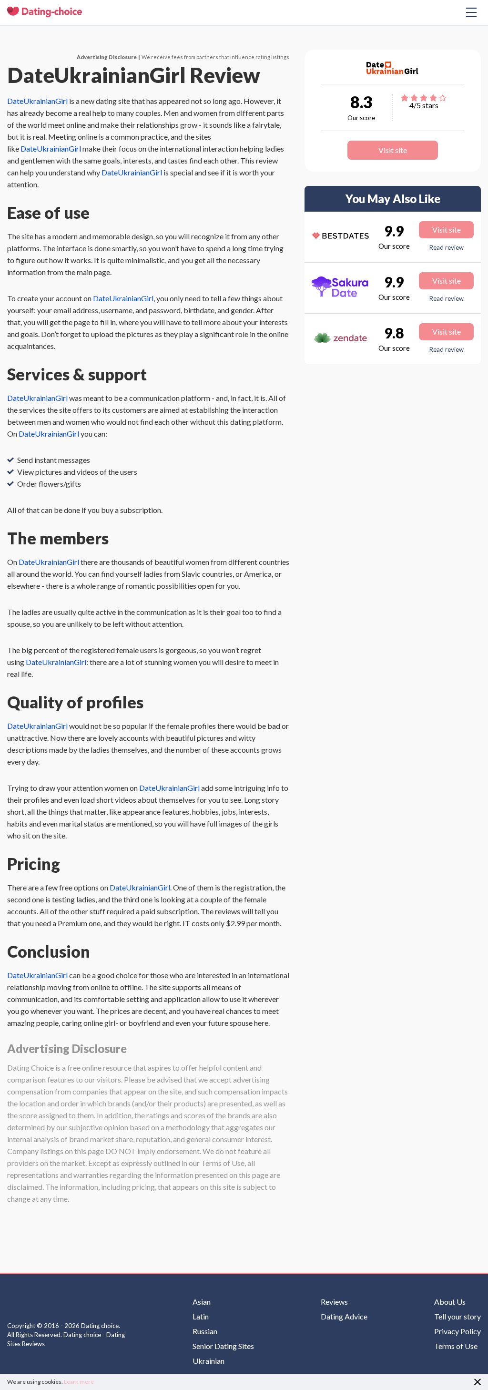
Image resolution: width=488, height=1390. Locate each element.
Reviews (334, 1302)
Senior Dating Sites (223, 1346)
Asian (202, 1302)
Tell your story (457, 1316)
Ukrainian (208, 1361)
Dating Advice (344, 1316)
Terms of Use (456, 1346)
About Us (450, 1302)
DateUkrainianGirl (37, 100)
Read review (446, 247)
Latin (201, 1316)
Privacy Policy (457, 1331)
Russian (205, 1331)
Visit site (392, 149)
